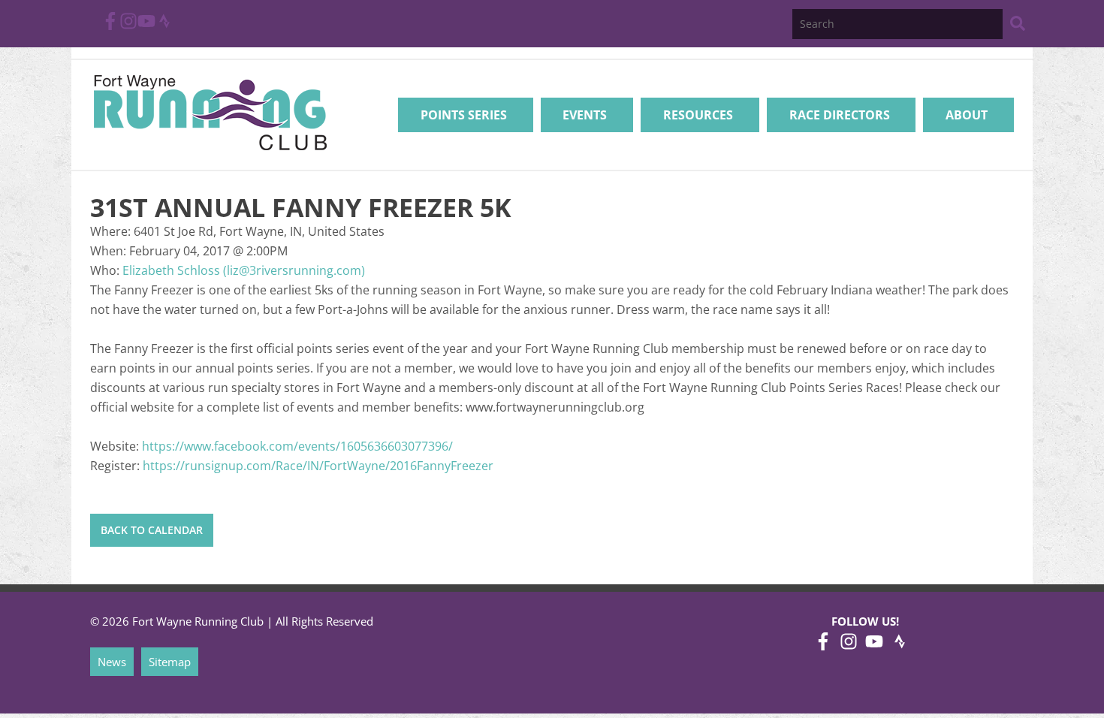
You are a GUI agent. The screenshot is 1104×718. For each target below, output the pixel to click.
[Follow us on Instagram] (128, 25)
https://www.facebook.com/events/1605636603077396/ (297, 446)
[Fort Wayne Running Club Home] (210, 112)
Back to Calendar (152, 530)
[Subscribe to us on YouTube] (146, 25)
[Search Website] (1017, 26)
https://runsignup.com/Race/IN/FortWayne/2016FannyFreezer (318, 465)
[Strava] (164, 25)
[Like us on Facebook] (110, 25)
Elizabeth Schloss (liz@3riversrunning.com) (243, 270)
